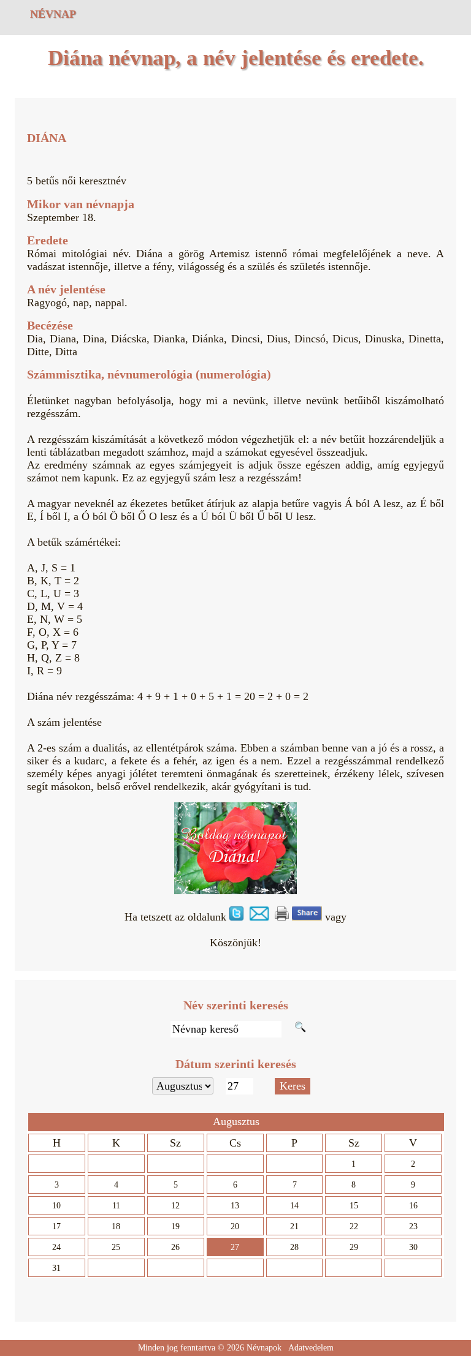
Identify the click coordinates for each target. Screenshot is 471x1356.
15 (354, 1205)
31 (56, 1268)
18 (116, 1226)
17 (56, 1226)
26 (175, 1247)
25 (116, 1247)
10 (56, 1205)
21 (294, 1226)
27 (235, 1247)
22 (354, 1226)
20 (235, 1226)
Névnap (53, 14)
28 (294, 1247)
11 (116, 1205)
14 (294, 1205)
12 (175, 1205)
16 (413, 1205)
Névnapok (264, 1347)
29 (354, 1247)
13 (235, 1205)
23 (413, 1226)
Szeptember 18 (60, 217)
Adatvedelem (311, 1347)
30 (413, 1247)
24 (56, 1247)
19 (175, 1226)
